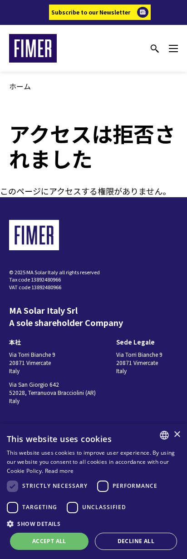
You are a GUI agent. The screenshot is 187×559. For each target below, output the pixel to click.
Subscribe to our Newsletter (90, 12)
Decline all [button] (136, 541)
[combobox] (164, 435)
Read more (59, 471)
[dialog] (93, 491)
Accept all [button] (49, 541)
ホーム (20, 86)
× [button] (176, 434)
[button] (93, 523)
